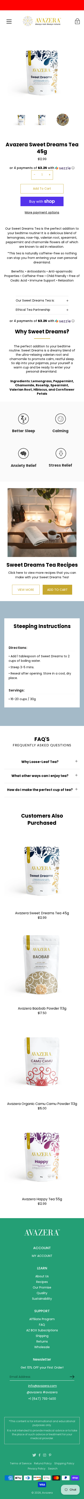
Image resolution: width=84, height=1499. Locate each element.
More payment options (42, 212)
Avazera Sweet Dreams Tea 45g (42, 913)
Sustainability (42, 1298)
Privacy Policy (36, 1468)
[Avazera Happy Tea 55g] (42, 1154)
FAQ (42, 1325)
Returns (42, 1341)
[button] (42, 321)
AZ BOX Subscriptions (42, 1330)
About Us (42, 1276)
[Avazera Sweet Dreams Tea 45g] (42, 868)
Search (53, 1468)
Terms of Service (20, 1463)
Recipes (42, 1282)
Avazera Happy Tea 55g (42, 1199)
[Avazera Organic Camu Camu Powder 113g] (42, 1059)
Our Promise (42, 1287)
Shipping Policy (64, 1463)
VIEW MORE (26, 590)
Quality (42, 1293)
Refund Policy (43, 1463)
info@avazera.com (42, 1386)
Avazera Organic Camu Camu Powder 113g (42, 1103)
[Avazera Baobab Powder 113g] (42, 964)
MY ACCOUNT (42, 1256)
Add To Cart (42, 188)
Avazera (47, 1492)
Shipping (42, 1336)
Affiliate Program (42, 1319)
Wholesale (42, 1347)
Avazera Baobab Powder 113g (42, 1008)
